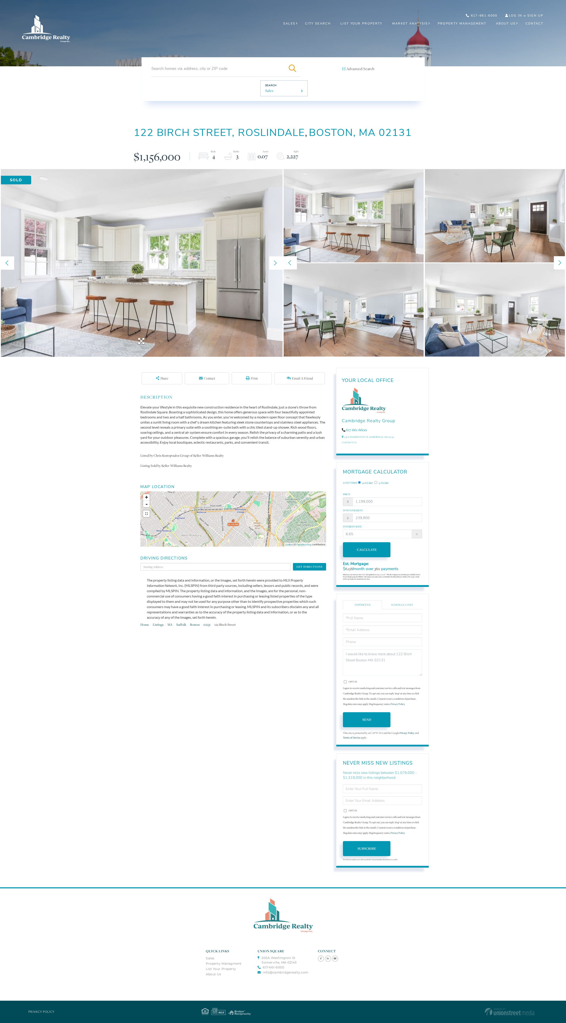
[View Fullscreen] (146, 513)
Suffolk (181, 624)
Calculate (367, 549)
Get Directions (309, 567)
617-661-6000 (483, 15)
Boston (195, 624)
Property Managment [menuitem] (224, 964)
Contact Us (349, 442)
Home (144, 624)
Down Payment (353, 510)
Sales (269, 90)
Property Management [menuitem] (462, 23)
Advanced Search (360, 68)
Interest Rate (352, 526)
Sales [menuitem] (289, 23)
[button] (292, 68)
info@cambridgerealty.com (285, 972)
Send (366, 719)
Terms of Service (351, 737)
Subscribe (367, 848)
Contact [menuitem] (534, 23)
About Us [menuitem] (506, 23)
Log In (515, 15)
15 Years (383, 483)
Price (346, 494)
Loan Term (350, 483)
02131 (206, 624)
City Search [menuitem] (318, 23)
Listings (158, 624)
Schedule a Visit (402, 605)
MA (169, 624)
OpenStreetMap (304, 544)
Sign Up (535, 15)
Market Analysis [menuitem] (410, 23)
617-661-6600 (356, 430)
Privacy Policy (397, 704)
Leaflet (288, 544)
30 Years (367, 483)
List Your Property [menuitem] (361, 23)
